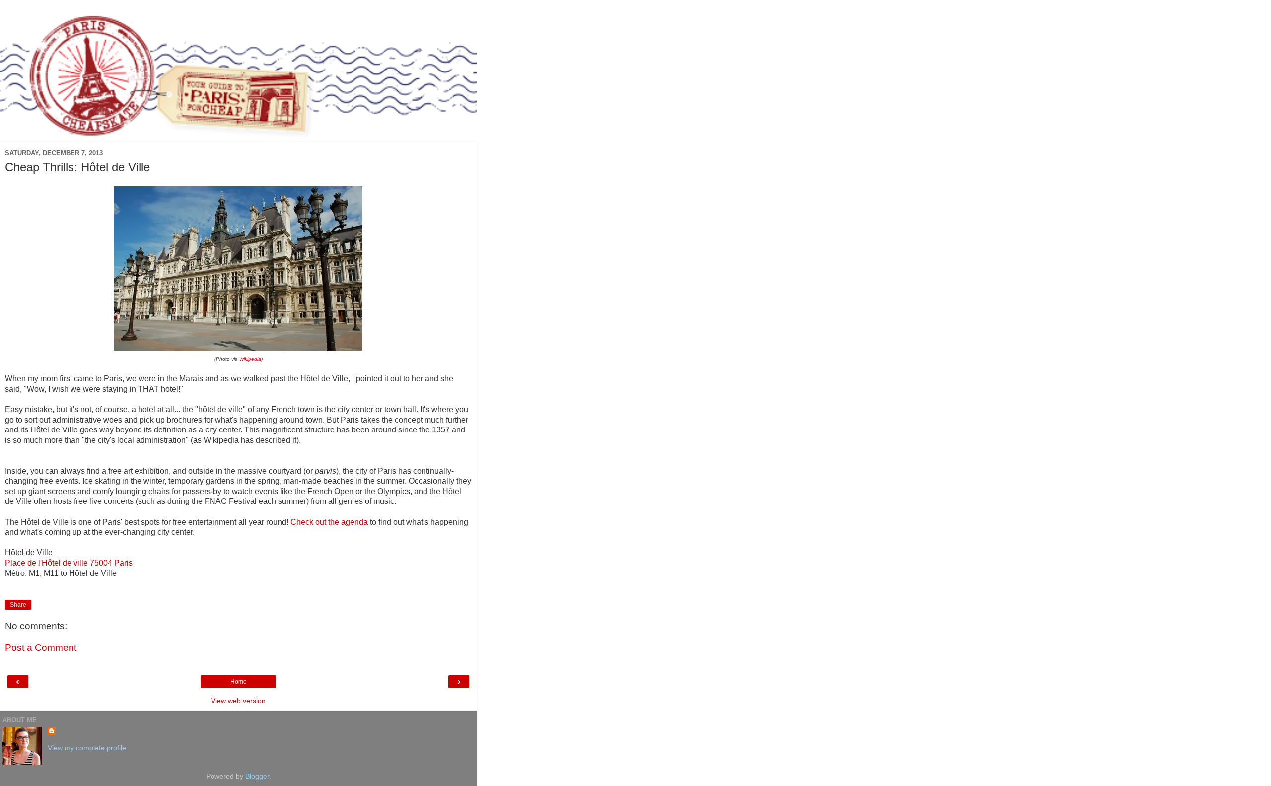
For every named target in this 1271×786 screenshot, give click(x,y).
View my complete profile (87, 748)
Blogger (257, 776)
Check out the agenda (329, 522)
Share (18, 604)
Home (238, 681)
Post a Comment (40, 648)
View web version (238, 701)
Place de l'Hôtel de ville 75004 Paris (69, 563)
